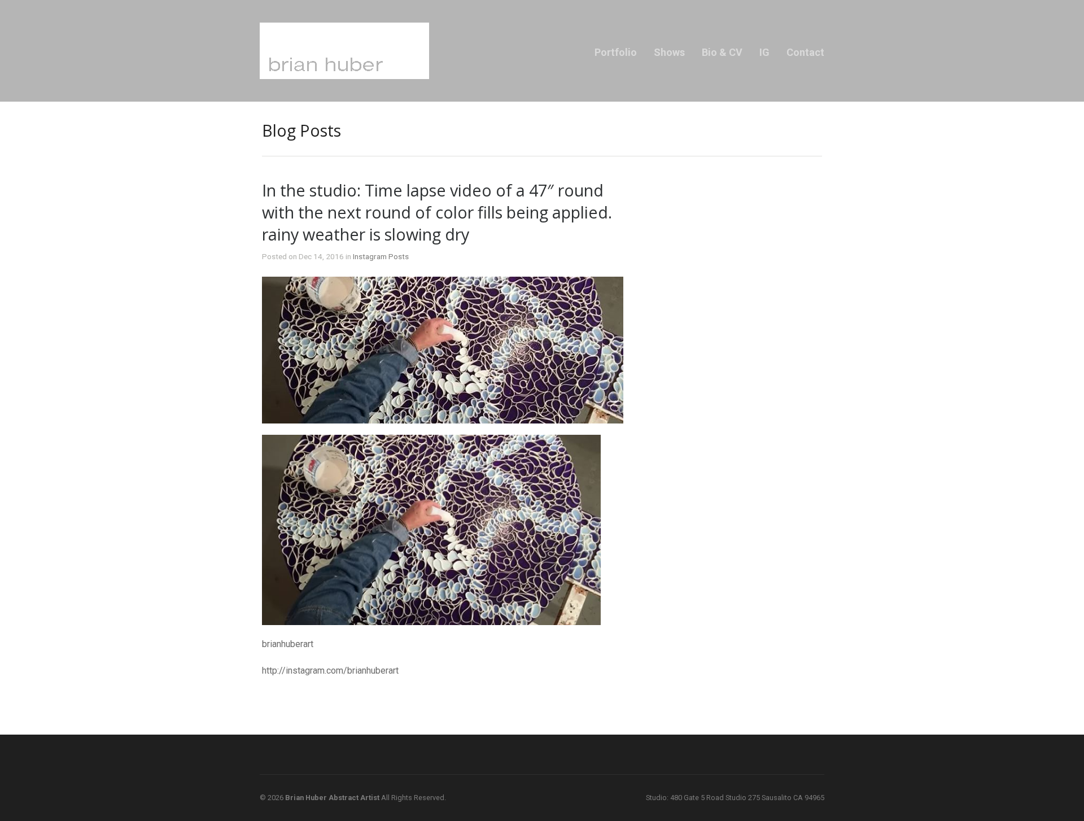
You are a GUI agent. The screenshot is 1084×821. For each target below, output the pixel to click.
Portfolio (616, 52)
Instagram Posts (381, 256)
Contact (805, 52)
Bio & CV (722, 52)
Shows (669, 52)
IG (764, 52)
